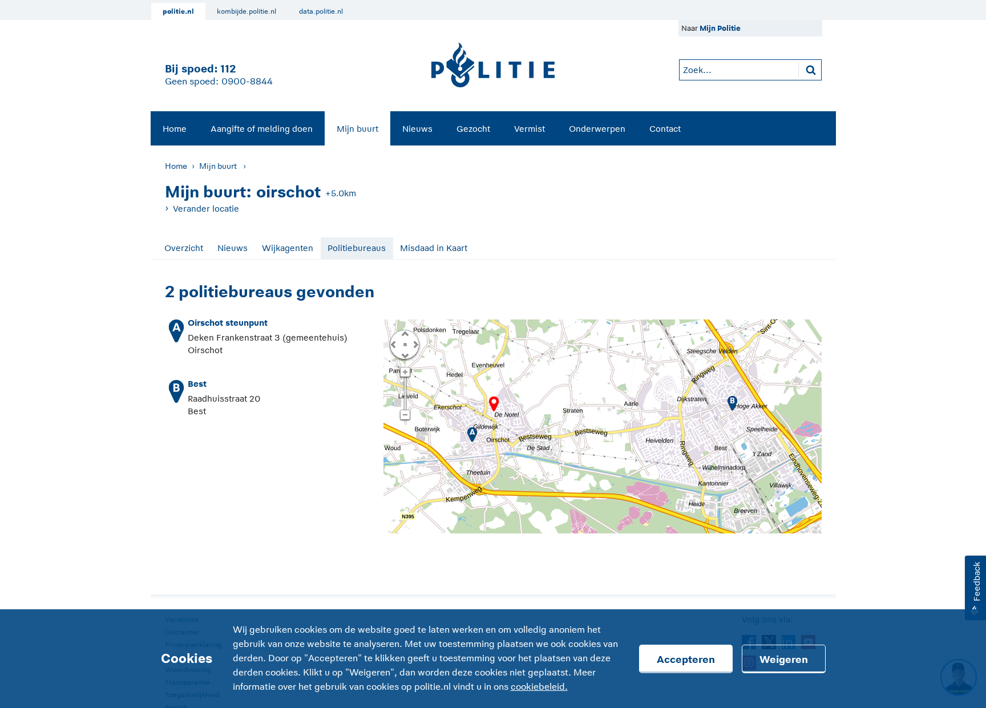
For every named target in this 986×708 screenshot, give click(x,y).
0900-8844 (247, 81)
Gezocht (473, 128)
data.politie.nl (321, 11)
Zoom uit (405, 415)
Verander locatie (206, 208)
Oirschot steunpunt (228, 322)
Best (197, 383)
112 (228, 69)
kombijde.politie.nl (246, 11)
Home (175, 128)
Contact (665, 128)
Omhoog (405, 333)
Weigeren (783, 659)
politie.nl (178, 11)
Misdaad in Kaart (433, 247)
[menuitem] (175, 128)
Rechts (415, 344)
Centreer (405, 344)
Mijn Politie (720, 28)
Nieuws (417, 128)
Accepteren (686, 659)
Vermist (529, 128)
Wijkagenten (287, 247)
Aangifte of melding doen (262, 128)
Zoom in (405, 372)
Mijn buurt (357, 128)
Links (393, 344)
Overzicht (183, 247)
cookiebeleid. (539, 687)
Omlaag (405, 355)
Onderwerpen (597, 128)
